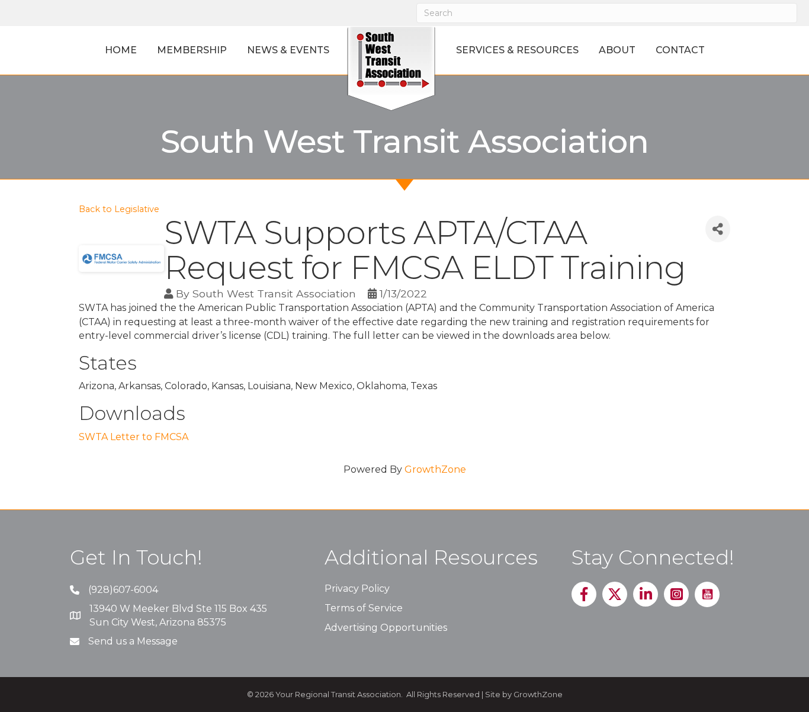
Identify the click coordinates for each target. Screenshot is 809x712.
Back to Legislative (119, 209)
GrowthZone (435, 469)
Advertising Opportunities (386, 627)
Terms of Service (364, 608)
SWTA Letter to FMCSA (133, 436)
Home (121, 50)
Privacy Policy (357, 588)
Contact (680, 50)
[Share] (717, 229)
